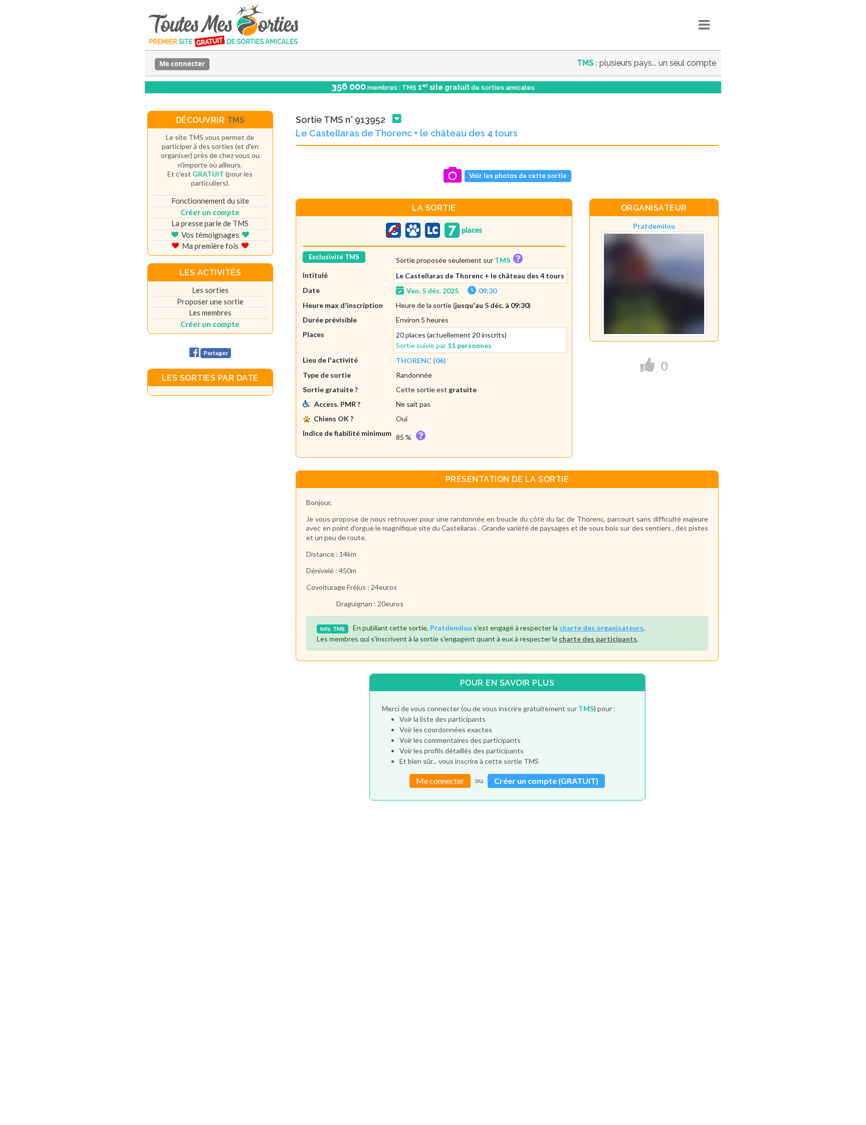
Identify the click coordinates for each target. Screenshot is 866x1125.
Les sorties (210, 289)
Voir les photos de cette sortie (518, 176)
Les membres (210, 312)
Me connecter (182, 63)
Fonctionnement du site (210, 200)
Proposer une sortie (210, 301)
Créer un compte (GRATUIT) (546, 780)
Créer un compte (210, 212)
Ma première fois (210, 245)
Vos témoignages (210, 234)
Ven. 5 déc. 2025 (432, 290)
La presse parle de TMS (210, 223)
